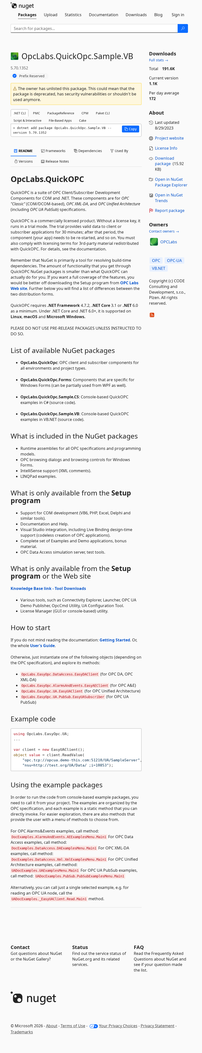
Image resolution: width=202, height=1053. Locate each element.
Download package (164, 161)
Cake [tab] (82, 120)
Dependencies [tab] (89, 150)
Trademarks (22, 1032)
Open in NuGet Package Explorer (171, 182)
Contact (20, 947)
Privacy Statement (157, 1025)
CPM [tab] (85, 113)
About (51, 1025)
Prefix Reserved (32, 76)
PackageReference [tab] (60, 113)
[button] (130, 129)
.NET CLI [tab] (20, 113)
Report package (170, 210)
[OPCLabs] (154, 241)
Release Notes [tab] (57, 161)
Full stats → (158, 60)
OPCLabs (168, 242)
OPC (156, 260)
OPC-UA (174, 260)
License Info (166, 148)
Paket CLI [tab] (103, 113)
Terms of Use (73, 1025)
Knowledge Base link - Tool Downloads (48, 588)
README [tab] (25, 150)
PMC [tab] (36, 113)
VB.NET (158, 268)
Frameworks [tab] (55, 150)
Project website (169, 138)
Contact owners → (164, 231)
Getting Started (115, 640)
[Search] (183, 28)
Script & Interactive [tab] (27, 120)
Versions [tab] (25, 161)
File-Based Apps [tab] (60, 120)
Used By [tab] (121, 150)
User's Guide (42, 645)
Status (80, 947)
